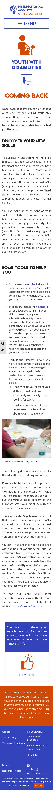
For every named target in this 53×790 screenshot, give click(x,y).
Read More (25, 785)
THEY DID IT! (27, 674)
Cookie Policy (9, 737)
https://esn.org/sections (27, 606)
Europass (29, 359)
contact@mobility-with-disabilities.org (35, 773)
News (5, 765)
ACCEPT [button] (38, 785)
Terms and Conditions (13, 743)
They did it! (32, 754)
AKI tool (32, 284)
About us (7, 731)
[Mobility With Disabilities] (26, 5)
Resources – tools (11, 770)
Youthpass (42, 306)
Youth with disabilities (26, 64)
